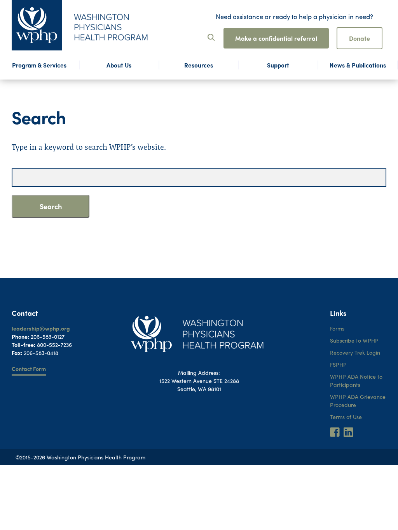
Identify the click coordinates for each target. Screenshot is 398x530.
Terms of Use (346, 417)
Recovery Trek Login (355, 352)
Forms (337, 328)
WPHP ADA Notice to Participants (356, 380)
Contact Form (29, 368)
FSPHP (338, 364)
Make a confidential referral (276, 38)
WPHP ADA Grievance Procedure (358, 401)
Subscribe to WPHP (354, 340)
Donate (359, 38)
